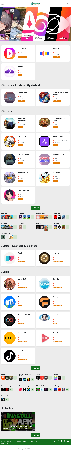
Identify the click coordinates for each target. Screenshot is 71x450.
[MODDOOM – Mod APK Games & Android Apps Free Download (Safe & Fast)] (35, 3)
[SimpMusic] (42, 389)
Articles (7, 408)
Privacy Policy (34, 441)
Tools (38, 374)
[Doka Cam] (28, 389)
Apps (5, 272)
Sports (21, 214)
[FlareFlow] (28, 379)
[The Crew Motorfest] (3, 227)
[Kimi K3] (38, 377)
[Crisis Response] (7, 237)
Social (56, 374)
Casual (39, 223)
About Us (4, 443)
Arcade (56, 223)
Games (6, 111)
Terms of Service (21, 441)
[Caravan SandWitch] (11, 237)
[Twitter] (68, 441)
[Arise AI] (3, 399)
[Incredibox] (59, 227)
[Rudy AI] (46, 228)
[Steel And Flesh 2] (3, 217)
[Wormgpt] (7, 389)
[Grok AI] (3, 389)
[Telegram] (55, 441)
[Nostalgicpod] (46, 389)
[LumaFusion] (24, 379)
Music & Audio (41, 386)
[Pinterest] (61, 441)
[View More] (15, 217)
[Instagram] (65, 441)
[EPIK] (24, 389)
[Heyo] (59, 389)
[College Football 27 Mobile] (20, 217)
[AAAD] (46, 377)
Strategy (4, 214)
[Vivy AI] (63, 389)
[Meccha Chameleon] (20, 227)
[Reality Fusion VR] (38, 227)
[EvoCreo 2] (63, 217)
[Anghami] (38, 389)
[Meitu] (20, 389)
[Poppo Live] (55, 377)
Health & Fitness (7, 396)
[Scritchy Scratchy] (55, 227)
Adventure (5, 233)
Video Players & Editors (25, 375)
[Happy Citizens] (46, 217)
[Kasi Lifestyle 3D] (7, 227)
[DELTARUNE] (59, 217)
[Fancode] (3, 377)
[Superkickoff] (11, 377)
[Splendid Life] (38, 217)
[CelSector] (42, 227)
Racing (4, 223)
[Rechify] (42, 377)
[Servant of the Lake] (3, 237)
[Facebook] (58, 441)
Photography (24, 386)
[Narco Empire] (7, 217)
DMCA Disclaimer (7, 441)
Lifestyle (57, 386)
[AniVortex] (20, 379)
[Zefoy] (59, 377)
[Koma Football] (7, 377)
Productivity (6, 386)
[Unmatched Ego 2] (24, 217)
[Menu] (2, 4)
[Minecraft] (63, 227)
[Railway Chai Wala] (42, 217)
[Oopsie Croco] (11, 217)
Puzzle (21, 223)
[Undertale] (55, 217)
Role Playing (59, 214)
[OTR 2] (11, 227)
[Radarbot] (55, 389)
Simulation (40, 214)
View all (35, 208)
